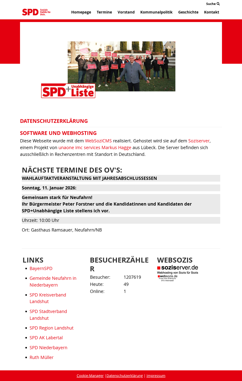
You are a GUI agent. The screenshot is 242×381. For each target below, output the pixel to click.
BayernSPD (41, 268)
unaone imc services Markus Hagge (94, 147)
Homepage (81, 12)
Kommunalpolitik (156, 12)
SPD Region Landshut (52, 328)
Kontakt (211, 12)
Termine (104, 12)
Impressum (156, 375)
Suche (211, 4)
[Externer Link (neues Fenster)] (188, 269)
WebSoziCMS (98, 141)
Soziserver (199, 141)
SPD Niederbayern (48, 347)
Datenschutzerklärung (124, 375)
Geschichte (188, 12)
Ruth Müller (42, 357)
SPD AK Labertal (46, 338)
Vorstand (126, 12)
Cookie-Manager (90, 375)
